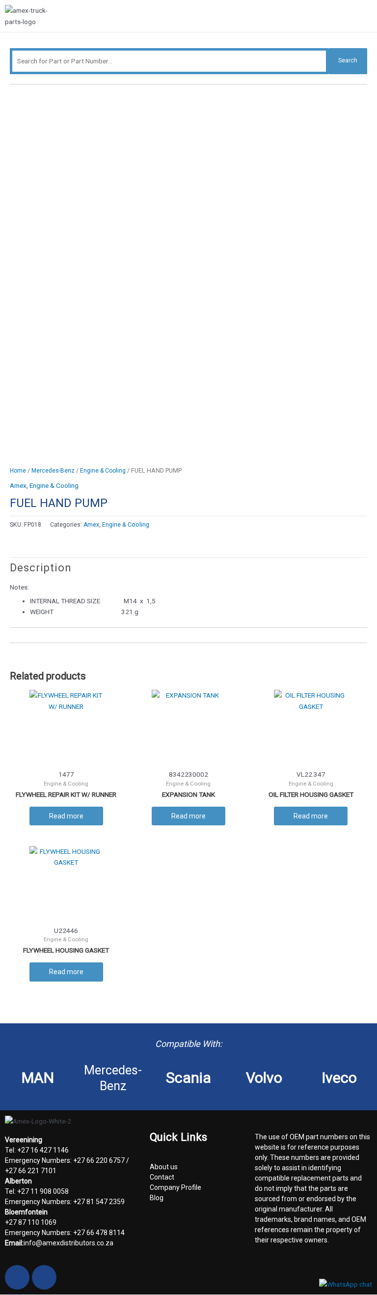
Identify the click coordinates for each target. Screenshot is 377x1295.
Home (18, 470)
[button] (368, 17)
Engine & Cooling (103, 470)
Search (347, 60)
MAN (38, 1077)
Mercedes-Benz (53, 470)
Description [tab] (41, 568)
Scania (188, 1077)
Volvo (264, 1077)
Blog (156, 1198)
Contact (162, 1177)
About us (164, 1167)
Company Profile (175, 1187)
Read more (66, 816)
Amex (18, 485)
